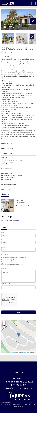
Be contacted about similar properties (13, 264)
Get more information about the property (14, 257)
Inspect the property (8, 260)
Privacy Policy (24, 404)
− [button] (4, 325)
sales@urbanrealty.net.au (25, 206)
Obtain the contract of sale (10, 262)
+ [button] (4, 323)
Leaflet (14, 352)
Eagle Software (18, 406)
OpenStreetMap (25, 352)
